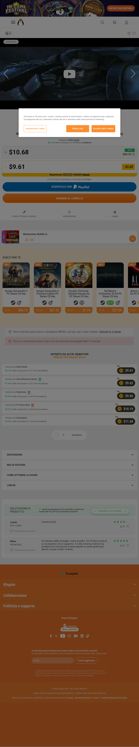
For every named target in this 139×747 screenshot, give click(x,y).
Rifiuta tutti (77, 128)
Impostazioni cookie (35, 128)
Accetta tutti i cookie (103, 128)
